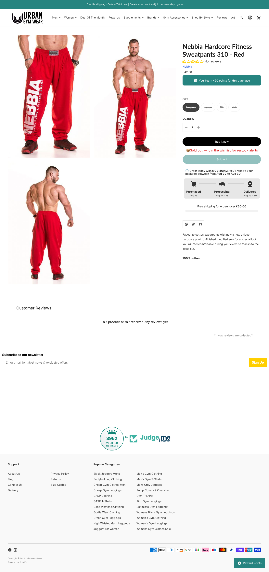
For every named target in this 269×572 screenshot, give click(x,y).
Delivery (13, 490)
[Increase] (198, 127)
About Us (14, 473)
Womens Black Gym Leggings (155, 512)
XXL (234, 107)
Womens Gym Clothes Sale (153, 528)
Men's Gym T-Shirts (148, 479)
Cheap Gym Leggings (108, 490)
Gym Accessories (174, 17)
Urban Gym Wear (34, 558)
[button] (193, 61)
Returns (56, 479)
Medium (191, 107)
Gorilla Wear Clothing (107, 512)
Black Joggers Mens (107, 473)
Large (208, 107)
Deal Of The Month (92, 17)
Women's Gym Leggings (151, 523)
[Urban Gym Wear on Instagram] (15, 550)
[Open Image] (49, 96)
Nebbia (187, 66)
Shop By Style (201, 17)
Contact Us (15, 484)
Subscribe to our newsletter (22, 355)
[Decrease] (186, 127)
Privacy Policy (60, 473)
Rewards (114, 17)
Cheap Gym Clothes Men (109, 484)
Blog (11, 479)
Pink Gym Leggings (148, 501)
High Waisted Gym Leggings (112, 523)
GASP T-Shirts (103, 501)
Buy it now (222, 141)
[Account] (250, 17)
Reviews (222, 17)
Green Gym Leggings (107, 517)
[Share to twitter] (193, 224)
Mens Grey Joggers (149, 484)
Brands (151, 17)
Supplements (132, 17)
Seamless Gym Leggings (152, 506)
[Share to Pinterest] (186, 224)
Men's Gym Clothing (149, 473)
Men (55, 17)
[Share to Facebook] (200, 224)
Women (69, 17)
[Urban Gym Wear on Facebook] (10, 550)
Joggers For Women (106, 528)
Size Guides (58, 484)
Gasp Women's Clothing (109, 506)
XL (222, 107)
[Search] (241, 17)
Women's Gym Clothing (151, 517)
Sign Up (258, 362)
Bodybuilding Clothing (108, 479)
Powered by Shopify (17, 562)
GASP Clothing (103, 495)
